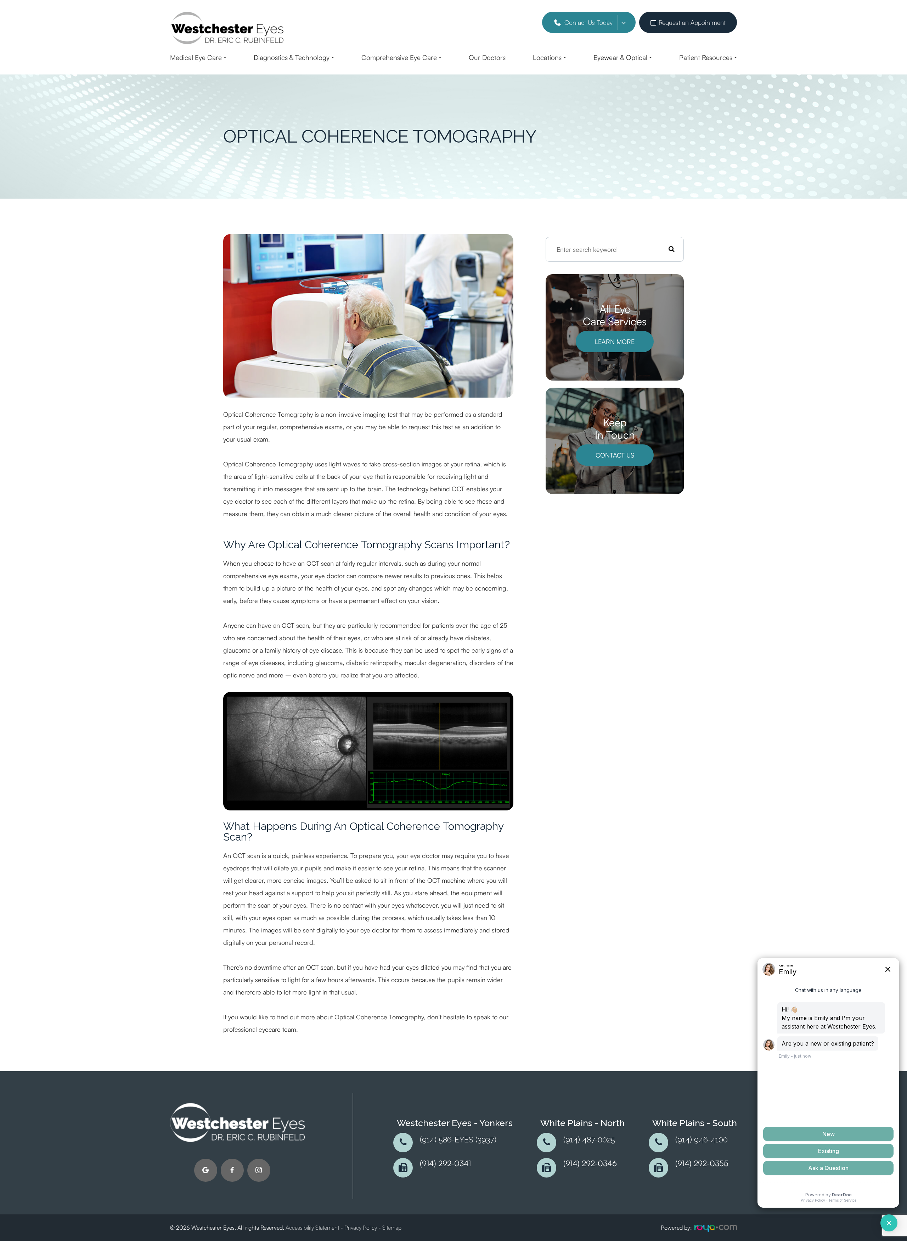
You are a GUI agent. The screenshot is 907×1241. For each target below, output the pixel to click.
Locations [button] (547, 57)
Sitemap (391, 1227)
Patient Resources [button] (705, 57)
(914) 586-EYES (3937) (458, 1139)
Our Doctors (487, 57)
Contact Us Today (588, 22)
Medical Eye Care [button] (196, 57)
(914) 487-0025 (589, 1139)
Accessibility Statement (312, 1227)
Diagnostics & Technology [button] (291, 57)
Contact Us (615, 455)
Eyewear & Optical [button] (620, 57)
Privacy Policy (360, 1227)
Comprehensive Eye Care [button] (399, 57)
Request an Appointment (692, 22)
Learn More (615, 341)
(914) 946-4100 (701, 1139)
